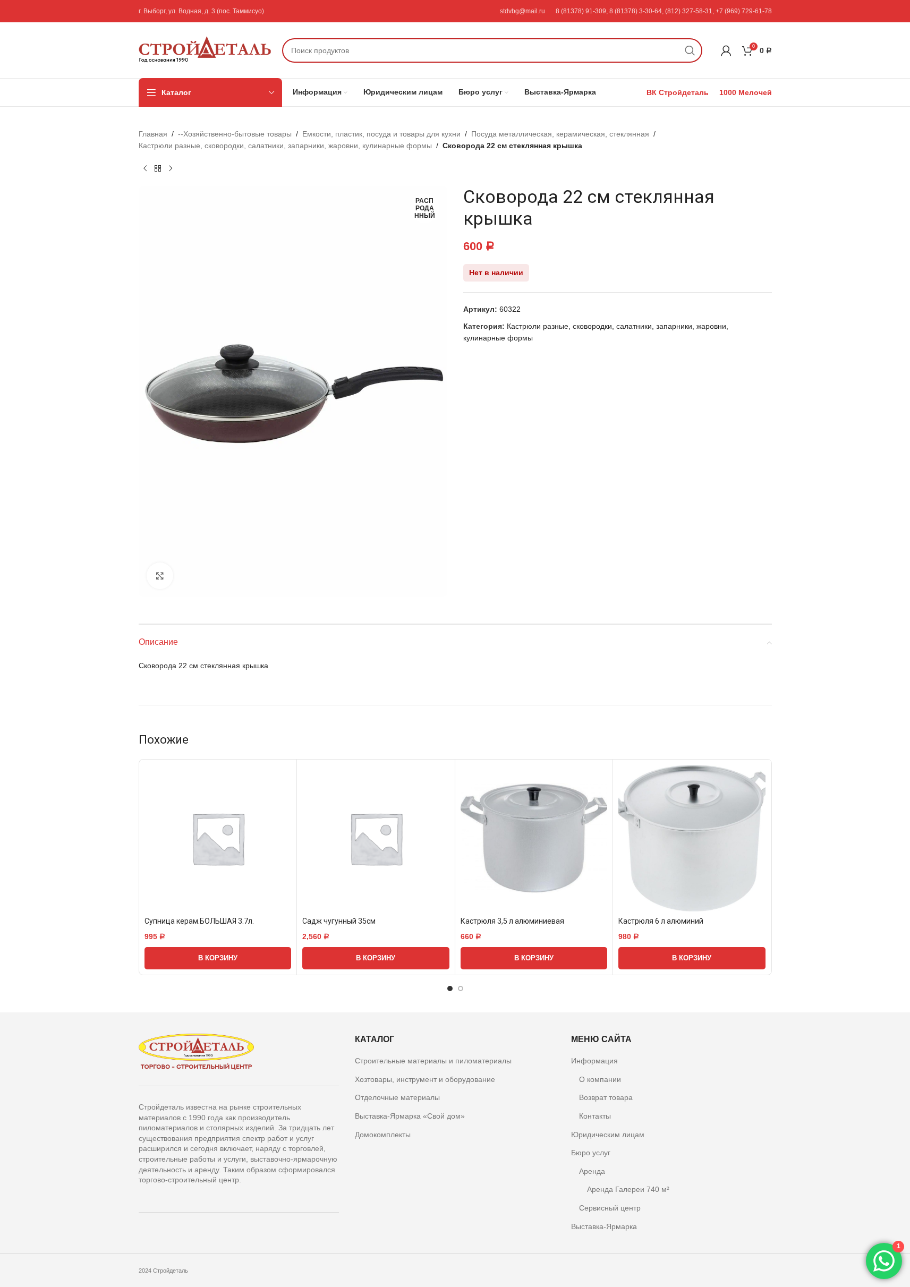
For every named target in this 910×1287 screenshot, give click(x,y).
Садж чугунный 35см (339, 921)
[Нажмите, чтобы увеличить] (160, 575)
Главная (153, 134)
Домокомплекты (383, 1134)
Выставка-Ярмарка (604, 1226)
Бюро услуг (590, 1152)
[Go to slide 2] (460, 988)
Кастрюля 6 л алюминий (660, 921)
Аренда (592, 1171)
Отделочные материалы (397, 1097)
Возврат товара (606, 1097)
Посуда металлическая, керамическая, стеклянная (560, 134)
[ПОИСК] (690, 50)
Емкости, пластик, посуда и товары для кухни (381, 134)
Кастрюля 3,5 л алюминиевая (512, 921)
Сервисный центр (610, 1208)
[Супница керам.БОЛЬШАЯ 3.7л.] (218, 838)
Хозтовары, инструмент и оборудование (425, 1079)
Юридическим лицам (607, 1134)
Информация (594, 1060)
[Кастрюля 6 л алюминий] (692, 838)
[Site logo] (205, 49)
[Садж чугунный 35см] (375, 838)
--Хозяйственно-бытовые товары (235, 134)
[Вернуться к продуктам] (157, 169)
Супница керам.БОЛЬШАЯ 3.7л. (199, 921)
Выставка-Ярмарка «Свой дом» (410, 1116)
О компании (600, 1079)
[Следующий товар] (170, 169)
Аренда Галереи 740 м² (628, 1189)
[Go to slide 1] (450, 988)
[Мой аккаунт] (726, 50)
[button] (218, 958)
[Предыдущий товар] (145, 169)
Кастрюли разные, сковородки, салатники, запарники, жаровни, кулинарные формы (285, 145)
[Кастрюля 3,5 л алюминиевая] (534, 838)
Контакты (595, 1116)
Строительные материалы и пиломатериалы (433, 1060)
